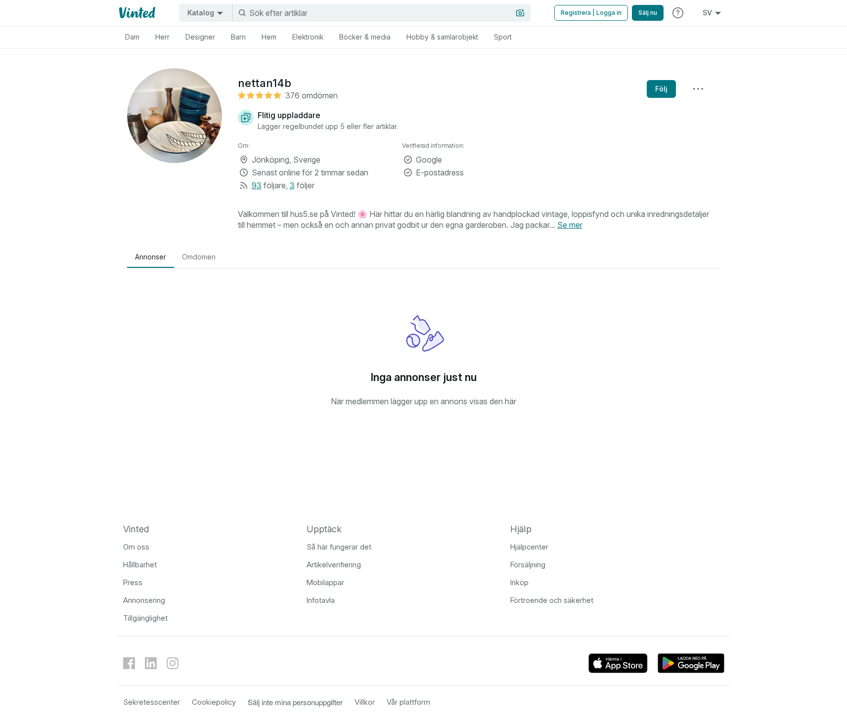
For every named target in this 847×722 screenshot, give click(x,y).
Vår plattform (408, 702)
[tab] (132, 37)
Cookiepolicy (214, 702)
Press (132, 582)
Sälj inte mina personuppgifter (295, 702)
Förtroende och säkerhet (551, 600)
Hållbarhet (140, 564)
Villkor (365, 702)
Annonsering (144, 600)
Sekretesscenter (151, 702)
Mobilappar (325, 582)
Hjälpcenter (529, 547)
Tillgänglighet (145, 618)
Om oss (136, 547)
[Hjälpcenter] (678, 13)
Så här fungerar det (339, 547)
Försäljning (527, 564)
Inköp (519, 582)
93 (257, 185)
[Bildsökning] (520, 13)
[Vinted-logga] (136, 13)
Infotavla (321, 600)
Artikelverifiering (334, 564)
